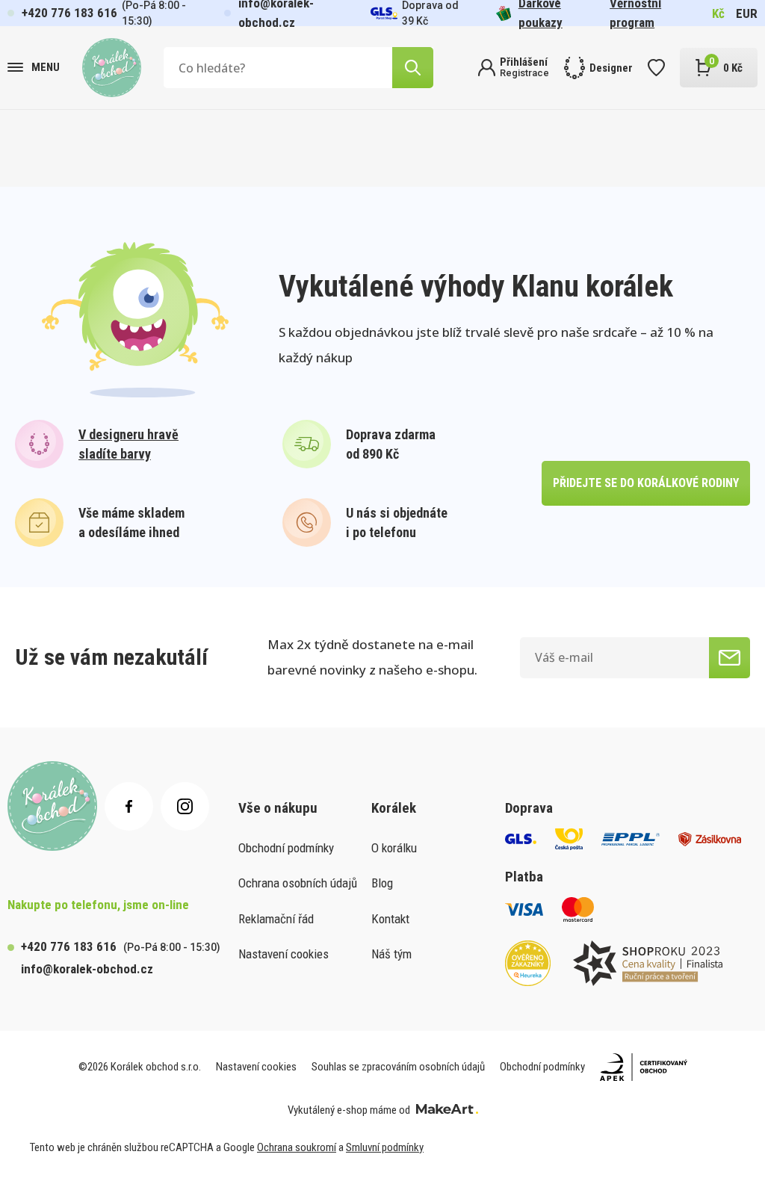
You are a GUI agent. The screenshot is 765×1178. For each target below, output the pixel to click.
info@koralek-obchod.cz (87, 968)
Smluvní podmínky (385, 1147)
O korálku (394, 847)
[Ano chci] (729, 657)
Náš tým (391, 953)
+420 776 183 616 (69, 12)
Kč (718, 13)
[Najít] (412, 67)
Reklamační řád (276, 918)
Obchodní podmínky (286, 847)
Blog (382, 882)
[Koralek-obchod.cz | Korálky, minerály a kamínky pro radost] (111, 67)
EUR (747, 13)
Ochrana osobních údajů (297, 882)
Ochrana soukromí (296, 1147)
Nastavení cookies (283, 953)
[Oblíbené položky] (656, 67)
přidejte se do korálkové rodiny (646, 483)
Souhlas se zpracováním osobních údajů (398, 1066)
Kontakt (390, 918)
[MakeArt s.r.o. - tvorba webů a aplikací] (447, 1110)
